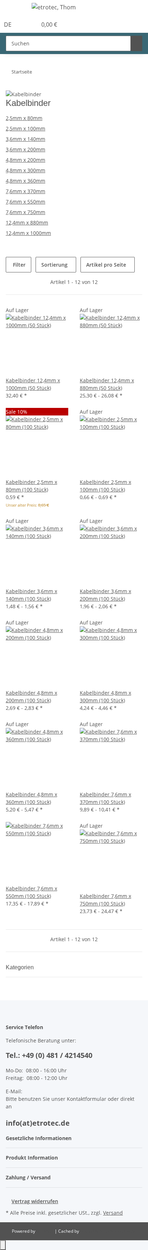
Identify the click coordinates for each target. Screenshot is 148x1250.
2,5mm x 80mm (24, 118)
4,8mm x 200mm (25, 159)
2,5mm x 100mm (25, 128)
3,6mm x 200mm (25, 149)
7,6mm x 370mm (25, 191)
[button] (24, 24)
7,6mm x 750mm (25, 212)
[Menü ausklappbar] (15, 8)
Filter (18, 264)
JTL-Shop (45, 1231)
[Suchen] (136, 43)
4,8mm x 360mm (25, 180)
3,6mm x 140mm (25, 138)
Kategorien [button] (20, 967)
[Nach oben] (3, 1245)
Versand (113, 1212)
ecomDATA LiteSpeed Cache (108, 1231)
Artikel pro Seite (106, 264)
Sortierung (54, 264)
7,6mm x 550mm (25, 201)
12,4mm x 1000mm (28, 233)
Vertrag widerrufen (34, 1201)
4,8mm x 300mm (25, 170)
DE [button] (8, 24)
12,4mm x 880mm (27, 222)
